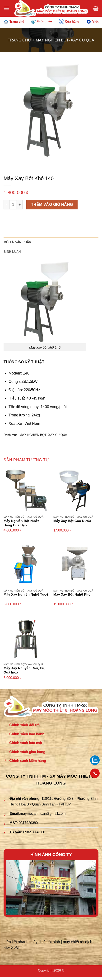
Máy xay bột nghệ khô (72, 594)
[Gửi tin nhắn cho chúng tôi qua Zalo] (95, 760)
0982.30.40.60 (34, 832)
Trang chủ (16, 21)
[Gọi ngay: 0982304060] (95, 773)
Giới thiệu (44, 21)
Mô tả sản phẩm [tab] (18, 242)
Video (96, 21)
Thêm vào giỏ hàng (52, 204)
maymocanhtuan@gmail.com (43, 813)
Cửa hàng (72, 21)
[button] (6, 8)
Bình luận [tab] (12, 251)
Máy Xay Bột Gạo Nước (72, 521)
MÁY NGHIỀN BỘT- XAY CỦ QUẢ (65, 40)
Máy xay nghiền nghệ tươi (26, 594)
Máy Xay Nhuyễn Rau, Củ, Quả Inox (24, 670)
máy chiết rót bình (45, 942)
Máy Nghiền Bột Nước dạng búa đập (21, 523)
